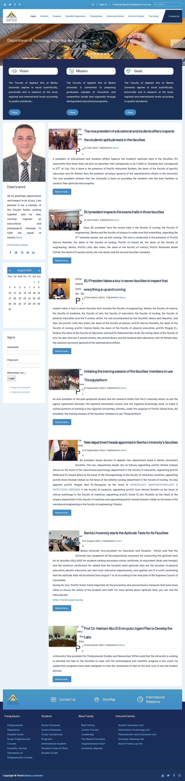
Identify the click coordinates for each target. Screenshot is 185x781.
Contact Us (174, 16)
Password (12, 359)
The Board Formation (93, 739)
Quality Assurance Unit (131, 725)
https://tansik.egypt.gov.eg (68, 599)
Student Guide (15, 734)
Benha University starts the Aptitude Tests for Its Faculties (126, 533)
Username (12, 347)
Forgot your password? (21, 387)
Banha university (33, 775)
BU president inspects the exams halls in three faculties (124, 212)
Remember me (15, 372)
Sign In (103, 4)
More (14, 112)
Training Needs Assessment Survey (131, 4)
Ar (93, 4)
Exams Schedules (51, 729)
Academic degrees (92, 748)
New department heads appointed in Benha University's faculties (131, 442)
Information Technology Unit (134, 729)
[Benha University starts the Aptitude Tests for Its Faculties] (64, 541)
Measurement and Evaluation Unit (137, 734)
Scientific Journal (17, 748)
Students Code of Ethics (54, 748)
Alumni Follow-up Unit (130, 743)
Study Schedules (50, 725)
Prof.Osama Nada (17, 245)
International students (53, 743)
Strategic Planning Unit (131, 739)
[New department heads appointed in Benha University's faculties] (64, 450)
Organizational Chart (93, 743)
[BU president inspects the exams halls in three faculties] (64, 220)
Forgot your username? (21, 392)
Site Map (109, 699)
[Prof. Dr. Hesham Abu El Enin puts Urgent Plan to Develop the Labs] (64, 636)
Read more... (62, 191)
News (116, 147)
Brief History (88, 725)
